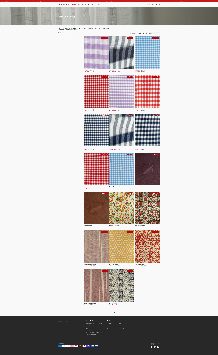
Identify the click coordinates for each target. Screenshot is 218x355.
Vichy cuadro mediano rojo (89, 109)
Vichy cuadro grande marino (89, 147)
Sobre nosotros (110, 325)
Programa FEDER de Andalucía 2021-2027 (94, 332)
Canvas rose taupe (138, 186)
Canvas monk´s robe (88, 225)
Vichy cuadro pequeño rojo (140, 109)
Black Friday (120, 325)
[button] (153, 4)
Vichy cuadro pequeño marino (115, 147)
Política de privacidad (90, 327)
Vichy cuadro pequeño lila (89, 70)
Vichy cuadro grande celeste (114, 186)
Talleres (119, 323)
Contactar (109, 323)
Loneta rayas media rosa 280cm (90, 264)
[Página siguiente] (129, 313)
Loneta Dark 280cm (113, 303)
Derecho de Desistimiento (91, 334)
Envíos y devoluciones (90, 330)
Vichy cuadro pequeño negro (114, 70)
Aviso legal (88, 325)
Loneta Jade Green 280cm (114, 225)
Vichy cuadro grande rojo (88, 186)
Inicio (59, 8)
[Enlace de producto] (96, 55)
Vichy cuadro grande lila (113, 109)
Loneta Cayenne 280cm (139, 264)
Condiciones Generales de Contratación (94, 323)
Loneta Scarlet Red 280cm (140, 225)
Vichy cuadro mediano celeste (140, 70)
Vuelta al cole (120, 327)
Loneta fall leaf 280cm (113, 264)
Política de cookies (90, 328)
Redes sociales (110, 328)
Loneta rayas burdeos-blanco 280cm (91, 303)
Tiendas (108, 327)
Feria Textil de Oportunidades (123, 328)
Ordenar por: (141, 33)
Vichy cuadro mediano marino (140, 147)
